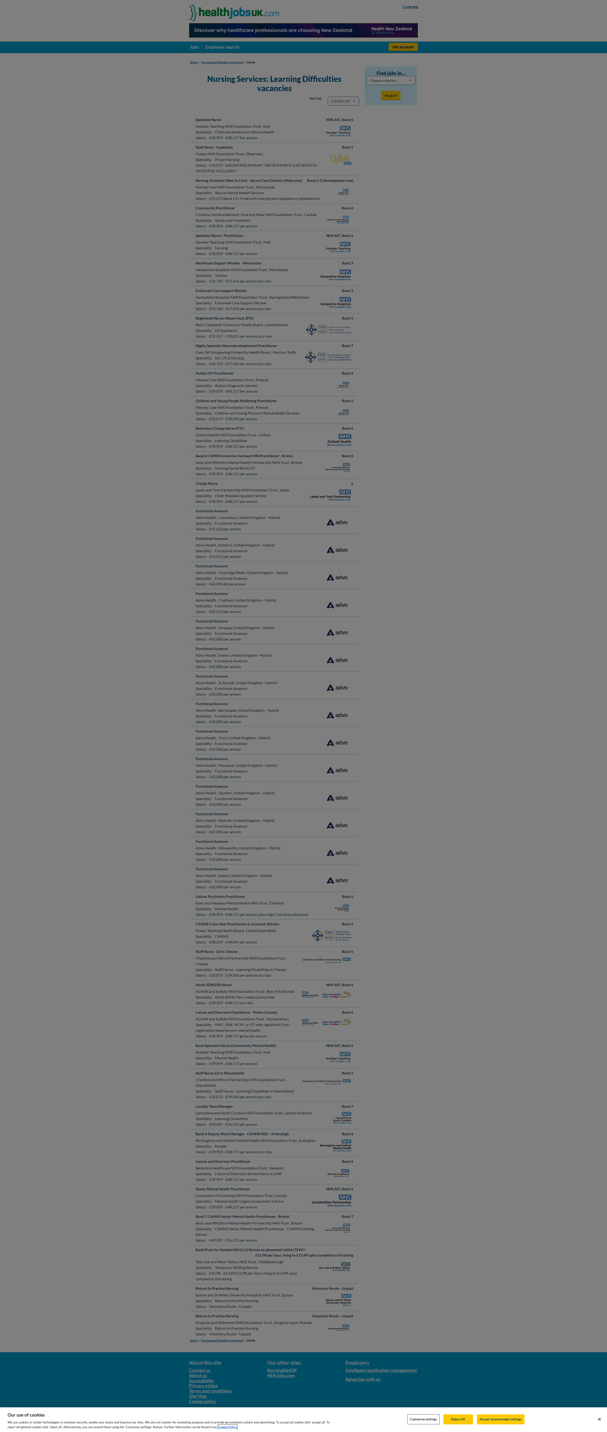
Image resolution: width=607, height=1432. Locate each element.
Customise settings (423, 1419)
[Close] (599, 1419)
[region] (303, 1419)
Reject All (458, 1419)
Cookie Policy (227, 1427)
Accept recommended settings (500, 1419)
